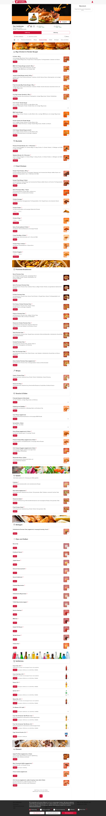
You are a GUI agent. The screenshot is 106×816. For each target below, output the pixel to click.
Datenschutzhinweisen (35, 806)
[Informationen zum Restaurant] (31, 26)
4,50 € (15, 462)
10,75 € (15, 203)
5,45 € (15, 759)
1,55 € (14, 547)
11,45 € (15, 61)
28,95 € (15, 160)
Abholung (56, 32)
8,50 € (15, 108)
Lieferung (27, 32)
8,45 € (15, 494)
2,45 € (15, 775)
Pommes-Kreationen (26, 39)
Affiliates (72, 809)
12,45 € (15, 176)
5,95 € (15, 247)
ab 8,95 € (15, 222)
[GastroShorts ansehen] (28, 26)
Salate (50, 39)
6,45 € (15, 418)
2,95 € (15, 711)
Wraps (35, 39)
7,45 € (14, 239)
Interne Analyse (46, 809)
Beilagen (56, 39)
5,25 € (15, 402)
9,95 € (15, 185)
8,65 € (15, 365)
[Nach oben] (14, 39)
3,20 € (15, 669)
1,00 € (14, 736)
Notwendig (34, 809)
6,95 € (15, 231)
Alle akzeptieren (69, 813)
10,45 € (15, 98)
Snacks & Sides (43, 40)
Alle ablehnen (37, 813)
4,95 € (15, 435)
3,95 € (15, 767)
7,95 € (15, 195)
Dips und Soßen (65, 39)
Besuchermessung (60, 809)
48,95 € (15, 151)
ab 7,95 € (15, 214)
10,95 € (15, 309)
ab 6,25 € (15, 256)
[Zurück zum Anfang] (41, 796)
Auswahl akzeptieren (53, 813)
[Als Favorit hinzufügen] (34, 26)
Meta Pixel (82, 809)
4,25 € (15, 486)
